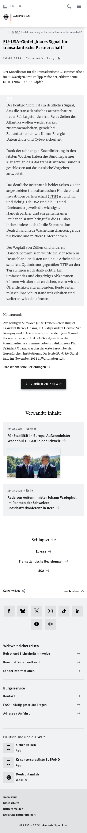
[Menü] (79, 6)
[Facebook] (10, 611)
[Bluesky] (24, 611)
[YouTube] (38, 624)
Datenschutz (11, 803)
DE (5, 6)
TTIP (53, 196)
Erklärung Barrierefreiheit (19, 815)
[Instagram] (51, 611)
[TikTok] (65, 611)
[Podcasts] (51, 624)
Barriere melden (13, 809)
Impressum (10, 797)
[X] (38, 611)
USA (17, 32)
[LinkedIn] (79, 611)
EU (12, 32)
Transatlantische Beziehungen (24, 367)
